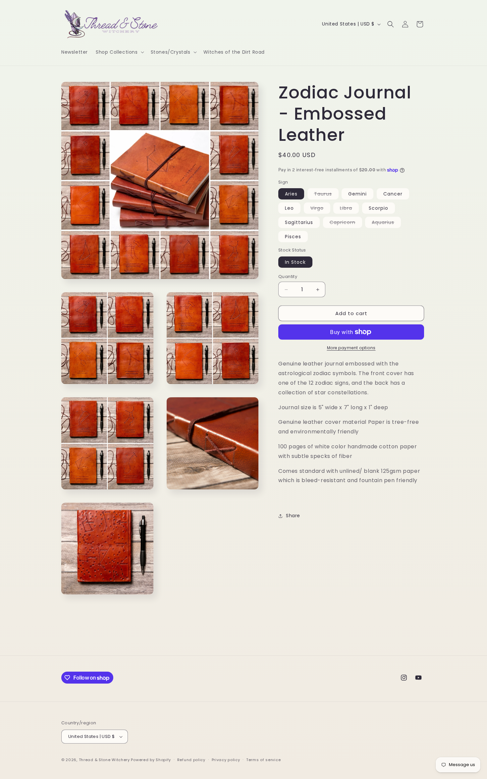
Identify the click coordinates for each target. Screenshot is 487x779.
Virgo (320, 209)
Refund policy (191, 759)
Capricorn (346, 223)
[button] (119, 52)
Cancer (393, 194)
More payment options (351, 348)
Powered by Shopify (151, 759)
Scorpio (378, 208)
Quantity (287, 276)
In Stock (295, 262)
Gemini (357, 194)
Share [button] (293, 515)
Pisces (293, 236)
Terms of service (263, 759)
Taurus (326, 194)
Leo (289, 208)
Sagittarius (299, 222)
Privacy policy (226, 759)
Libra (349, 209)
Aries (291, 194)
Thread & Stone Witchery (104, 759)
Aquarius (386, 223)
